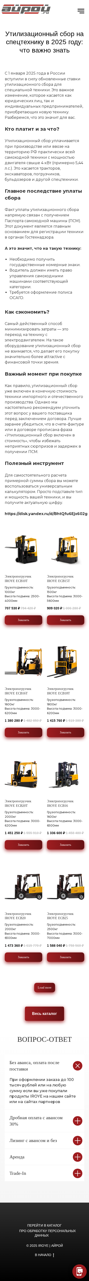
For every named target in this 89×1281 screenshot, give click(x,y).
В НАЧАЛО (43, 1255)
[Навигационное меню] (81, 11)
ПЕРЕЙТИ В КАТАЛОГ (44, 1225)
